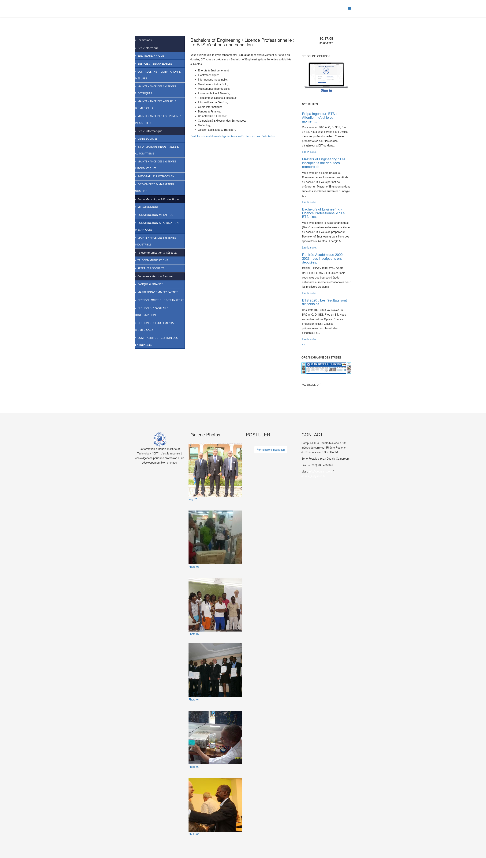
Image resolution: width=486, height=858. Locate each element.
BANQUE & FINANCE (150, 284)
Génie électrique (148, 48)
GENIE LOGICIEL (147, 138)
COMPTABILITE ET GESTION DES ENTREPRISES (156, 341)
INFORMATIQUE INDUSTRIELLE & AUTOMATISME (157, 150)
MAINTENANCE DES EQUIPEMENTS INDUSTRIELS (158, 119)
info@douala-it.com (320, 471)
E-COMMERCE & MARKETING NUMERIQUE (154, 187)
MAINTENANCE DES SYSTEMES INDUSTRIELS (155, 241)
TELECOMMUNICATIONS (152, 260)
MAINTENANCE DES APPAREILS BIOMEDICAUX (155, 104)
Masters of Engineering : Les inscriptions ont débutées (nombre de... (324, 162)
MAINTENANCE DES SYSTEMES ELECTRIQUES (155, 90)
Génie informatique (149, 131)
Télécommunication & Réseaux (157, 252)
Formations (144, 40)
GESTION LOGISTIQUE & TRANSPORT (160, 300)
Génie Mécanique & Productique (158, 199)
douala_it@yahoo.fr (313, 476)
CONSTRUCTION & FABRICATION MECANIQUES (157, 226)
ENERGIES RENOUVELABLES (154, 63)
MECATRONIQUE (148, 207)
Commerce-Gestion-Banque (155, 276)
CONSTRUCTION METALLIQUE (156, 215)
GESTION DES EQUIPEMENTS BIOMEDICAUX (154, 326)
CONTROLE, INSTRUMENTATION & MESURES (158, 75)
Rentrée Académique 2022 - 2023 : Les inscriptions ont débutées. (323, 258)
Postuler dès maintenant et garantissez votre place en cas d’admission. (233, 136)
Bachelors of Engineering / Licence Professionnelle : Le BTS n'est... (323, 213)
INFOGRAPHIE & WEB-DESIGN (155, 176)
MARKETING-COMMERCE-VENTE (157, 292)
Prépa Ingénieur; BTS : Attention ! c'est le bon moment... (319, 117)
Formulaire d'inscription (271, 449)
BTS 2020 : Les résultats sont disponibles (324, 302)
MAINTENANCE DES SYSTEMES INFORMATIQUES (155, 165)
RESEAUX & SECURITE (150, 268)
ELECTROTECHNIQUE (150, 55)
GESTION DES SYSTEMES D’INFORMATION (151, 311)
